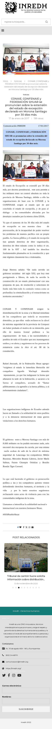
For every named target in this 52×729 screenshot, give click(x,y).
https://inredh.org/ (13, 668)
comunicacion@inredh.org (17, 662)
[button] (6, 565)
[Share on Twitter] (26, 527)
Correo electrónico (11, 686)
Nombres (6, 697)
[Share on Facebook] (23, 527)
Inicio (5, 81)
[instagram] (14, 676)
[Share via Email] (32, 527)
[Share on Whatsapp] (29, 527)
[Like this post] (20, 527)
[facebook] (10, 676)
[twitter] (5, 676)
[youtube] (19, 676)
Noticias (18, 81)
